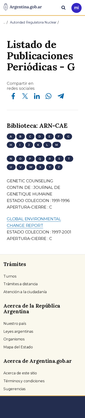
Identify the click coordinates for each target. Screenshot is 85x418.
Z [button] (59, 167)
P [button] (30, 158)
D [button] (40, 136)
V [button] (20, 167)
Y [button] (50, 167)
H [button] (11, 145)
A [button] (11, 136)
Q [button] (40, 158)
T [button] (69, 158)
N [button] (11, 158)
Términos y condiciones (23, 381)
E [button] (50, 136)
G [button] (68, 136)
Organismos (13, 339)
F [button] (59, 136)
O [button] (20, 158)
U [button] (11, 167)
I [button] (20, 145)
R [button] (50, 158)
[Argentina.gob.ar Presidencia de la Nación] (22, 7)
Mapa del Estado (18, 347)
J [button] (29, 145)
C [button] (30, 136)
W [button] (30, 167)
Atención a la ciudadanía (25, 292)
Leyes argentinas (18, 331)
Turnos (9, 276)
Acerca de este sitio (20, 373)
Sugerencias (14, 389)
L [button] (47, 145)
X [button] (40, 167)
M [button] (56, 145)
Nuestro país (14, 323)
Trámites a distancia (20, 284)
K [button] (38, 145)
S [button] (59, 158)
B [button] (20, 136)
